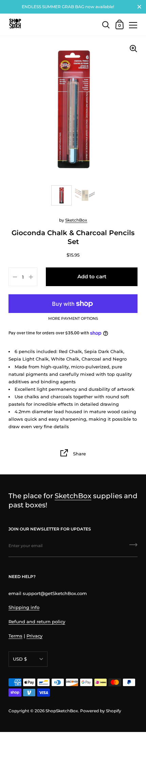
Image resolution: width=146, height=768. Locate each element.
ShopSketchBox (61, 710)
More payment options (73, 319)
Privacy (34, 636)
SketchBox (76, 220)
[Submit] (133, 547)
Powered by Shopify (100, 710)
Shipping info (23, 607)
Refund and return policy (36, 621)
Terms (15, 636)
